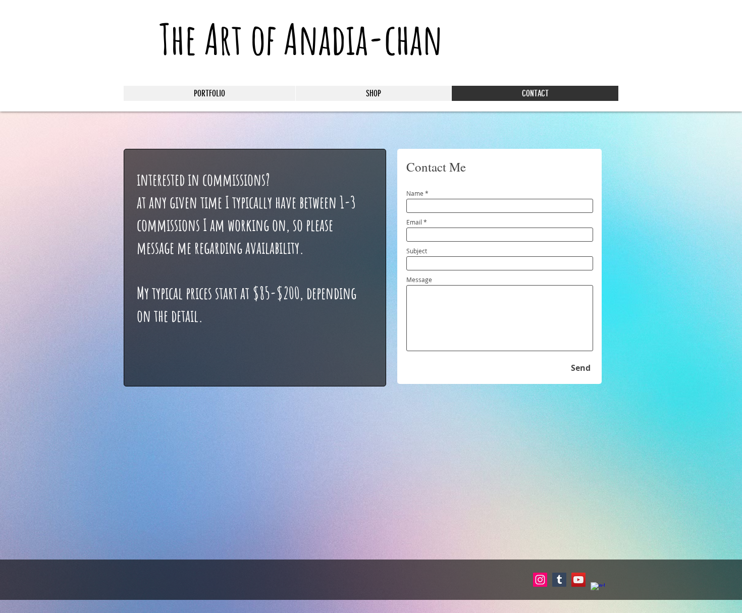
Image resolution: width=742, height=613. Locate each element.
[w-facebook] (598, 589)
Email (414, 222)
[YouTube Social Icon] (578, 580)
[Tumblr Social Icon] (559, 580)
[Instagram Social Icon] (540, 580)
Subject (416, 251)
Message (419, 279)
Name (414, 193)
